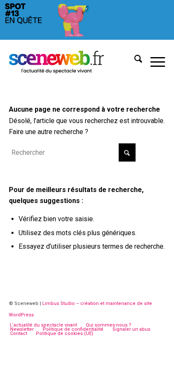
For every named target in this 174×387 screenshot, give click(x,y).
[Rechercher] (134, 60)
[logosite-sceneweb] (71, 60)
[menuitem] (134, 60)
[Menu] (153, 60)
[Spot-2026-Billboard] (87, 37)
